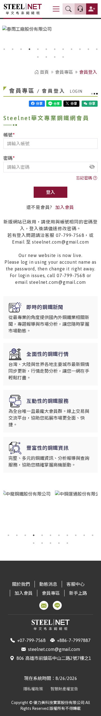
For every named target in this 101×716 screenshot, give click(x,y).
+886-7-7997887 (74, 640)
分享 (39, 104)
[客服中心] (80, 9)
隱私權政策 (33, 689)
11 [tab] (88, 49)
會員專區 (64, 72)
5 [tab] (38, 49)
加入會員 (64, 207)
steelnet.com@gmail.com (54, 649)
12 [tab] (97, 49)
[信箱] (43, 605)
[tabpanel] (25, 510)
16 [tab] (63, 57)
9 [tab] (71, 49)
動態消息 (48, 584)
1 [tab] (4, 49)
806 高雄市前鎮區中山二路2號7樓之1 (54, 658)
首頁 (44, 72)
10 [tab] (80, 49)
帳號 (9, 134)
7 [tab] (55, 49)
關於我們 (21, 584)
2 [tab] (12, 49)
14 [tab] (46, 57)
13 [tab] (38, 57)
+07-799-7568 (31, 640)
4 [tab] (29, 49)
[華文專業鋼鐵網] (22, 9)
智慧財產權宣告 (64, 689)
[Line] (57, 605)
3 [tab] (21, 49)
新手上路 (78, 593)
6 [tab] (46, 49)
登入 (50, 192)
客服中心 (75, 584)
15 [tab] (55, 57)
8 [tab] (63, 49)
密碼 (9, 157)
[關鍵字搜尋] (68, 9)
